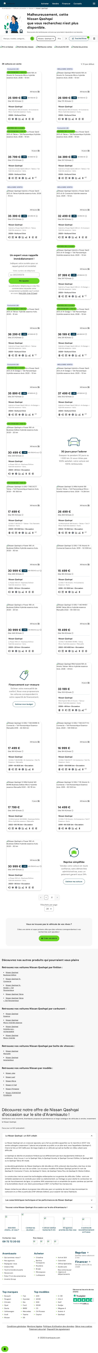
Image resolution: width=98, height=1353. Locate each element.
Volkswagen (9, 1311)
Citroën (7, 1302)
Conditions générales (16, 1326)
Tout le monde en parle (13, 1270)
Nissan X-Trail (11, 1085)
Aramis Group (10, 1279)
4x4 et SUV (62, 1257)
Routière (39, 1266)
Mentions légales (34, 1326)
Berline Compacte (40, 1262)
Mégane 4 (62, 1308)
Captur (39, 1314)
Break (38, 1269)
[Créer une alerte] (4, 1349)
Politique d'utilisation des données (58, 1326)
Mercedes (27, 1311)
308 (37, 1302)
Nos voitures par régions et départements (64, 1272)
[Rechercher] (32, 38)
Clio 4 (60, 1299)
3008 (38, 1305)
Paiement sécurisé (37, 1329)
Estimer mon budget (24, 704)
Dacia (6, 1308)
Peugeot (7, 1299)
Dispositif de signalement (58, 1329)
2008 (38, 1299)
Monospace (40, 1272)
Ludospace (40, 1275)
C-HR (60, 1296)
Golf (59, 1302)
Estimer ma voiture (74, 881)
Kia (24, 1302)
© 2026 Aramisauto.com (49, 1338)
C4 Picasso (40, 1311)
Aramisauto (6, 8)
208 (37, 1296)
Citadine (39, 1257)
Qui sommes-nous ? (12, 1257)
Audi (6, 1314)
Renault (7, 1296)
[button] (53, 39)
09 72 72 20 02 (11, 1241)
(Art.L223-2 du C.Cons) (28, 293)
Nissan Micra (11, 1081)
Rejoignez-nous (10, 1264)
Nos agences (9, 1261)
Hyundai (26, 1299)
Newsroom (8, 1273)
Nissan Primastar (12, 1089)
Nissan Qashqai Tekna (14, 994)
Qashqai (61, 1314)
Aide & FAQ (9, 1267)
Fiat (24, 1296)
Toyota (25, 1314)
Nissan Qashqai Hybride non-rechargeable (10, 1029)
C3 (37, 1308)
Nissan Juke (10, 1073)
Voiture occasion (19, 8)
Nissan (7, 1317)
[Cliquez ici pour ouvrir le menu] (94, 3)
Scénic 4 (61, 1311)
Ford (25, 1305)
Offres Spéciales (64, 1264)
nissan (31, 8)
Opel (6, 1305)
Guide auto (62, 1267)
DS (24, 1317)
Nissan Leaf (10, 1077)
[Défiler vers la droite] (66, 38)
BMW (25, 1308)
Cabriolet (62, 1261)
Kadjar (60, 1305)
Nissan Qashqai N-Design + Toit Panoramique (12, 987)
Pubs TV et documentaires (15, 1276)
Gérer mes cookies (83, 1326)
